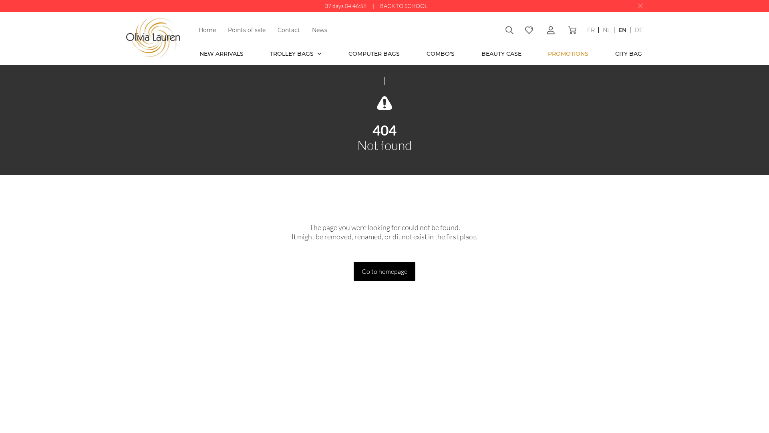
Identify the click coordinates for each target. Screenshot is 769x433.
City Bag (628, 53)
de (638, 30)
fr (591, 30)
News (319, 30)
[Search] (509, 30)
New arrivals (221, 53)
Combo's (441, 53)
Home (207, 30)
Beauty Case (501, 53)
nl (606, 30)
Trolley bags (292, 53)
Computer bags (374, 53)
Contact (289, 30)
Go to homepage (384, 271)
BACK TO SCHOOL (403, 5)
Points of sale (247, 30)
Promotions (568, 53)
